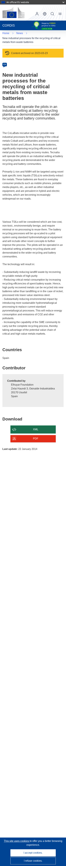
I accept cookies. (33, 852)
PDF (35, 438)
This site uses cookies (17, 841)
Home (5, 33)
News (19, 33)
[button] (44, 13)
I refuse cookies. (33, 860)
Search (52, 13)
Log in (37, 13)
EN (4, 64)
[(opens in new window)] (13, 12)
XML (35, 429)
